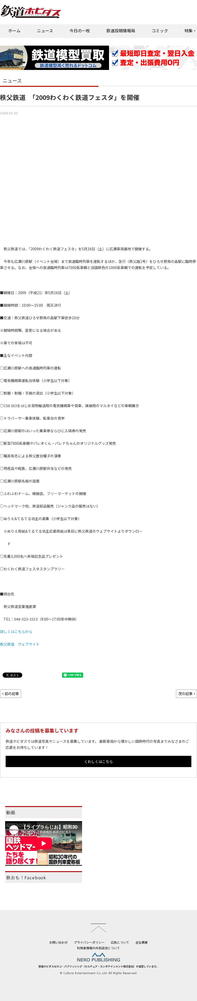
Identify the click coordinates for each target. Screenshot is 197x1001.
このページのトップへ (98, 928)
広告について (120, 942)
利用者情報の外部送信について (98, 948)
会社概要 (141, 942)
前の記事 (12, 693)
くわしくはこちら (98, 761)
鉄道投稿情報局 (120, 30)
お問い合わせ (58, 942)
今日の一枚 (80, 30)
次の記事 (185, 693)
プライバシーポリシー (89, 942)
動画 (10, 812)
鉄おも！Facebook (26, 877)
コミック (160, 30)
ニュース (45, 30)
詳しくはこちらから (16, 631)
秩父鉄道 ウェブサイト (20, 644)
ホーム (14, 30)
